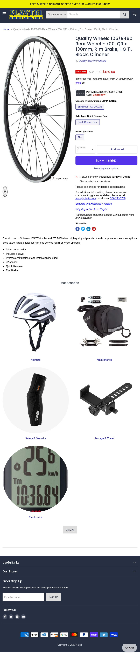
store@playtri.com (85, 198)
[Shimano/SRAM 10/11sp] (90, 110)
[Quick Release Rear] (88, 125)
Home (6, 29)
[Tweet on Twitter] (83, 229)
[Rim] (80, 140)
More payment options (106, 168)
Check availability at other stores (95, 181)
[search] (93, 14)
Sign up (53, 597)
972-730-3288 (117, 198)
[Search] (124, 14)
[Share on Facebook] (77, 229)
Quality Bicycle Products (92, 60)
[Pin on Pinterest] (94, 229)
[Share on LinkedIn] (88, 229)
